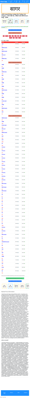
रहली (2, 106)
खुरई (2, 77)
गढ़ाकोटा (2, 88)
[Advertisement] (15, 384)
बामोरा (2, 60)
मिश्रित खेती (16, 1)
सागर (2, 95)
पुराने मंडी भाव (27, 1)
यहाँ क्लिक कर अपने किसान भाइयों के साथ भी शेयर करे (15, 30)
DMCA (18, 392)
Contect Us (25, 392)
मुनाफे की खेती (11, 1)
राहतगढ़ (2, 73)
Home (9, 1)
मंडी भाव (24, 1)
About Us (11, 392)
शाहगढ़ (2, 53)
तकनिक (23, 1)
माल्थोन (2, 265)
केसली (2, 218)
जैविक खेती (19, 1)
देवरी (2, 70)
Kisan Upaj (3, 26)
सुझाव (14, 1)
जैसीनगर (2, 49)
